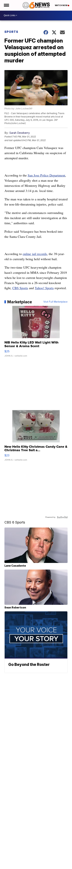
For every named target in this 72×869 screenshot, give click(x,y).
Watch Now (61, 5)
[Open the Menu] (6, 5)
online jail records (35, 254)
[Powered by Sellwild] (62, 517)
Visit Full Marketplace (55, 302)
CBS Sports (20, 288)
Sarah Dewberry (19, 132)
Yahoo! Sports (44, 288)
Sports (11, 32)
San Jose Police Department (46, 175)
